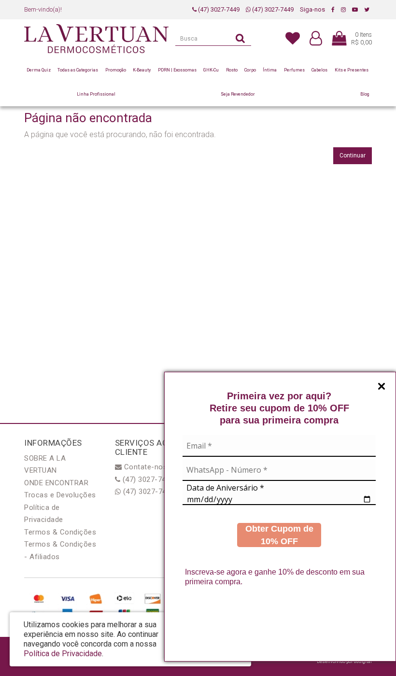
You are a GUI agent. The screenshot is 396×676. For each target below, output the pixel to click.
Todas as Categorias (77, 70)
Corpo (250, 70)
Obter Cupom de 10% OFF (279, 535)
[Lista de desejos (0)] (292, 37)
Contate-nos (144, 467)
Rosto (232, 70)
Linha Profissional (96, 94)
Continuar (352, 155)
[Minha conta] (316, 39)
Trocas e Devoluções (60, 495)
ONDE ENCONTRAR (56, 483)
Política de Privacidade (63, 653)
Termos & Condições (60, 532)
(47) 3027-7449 (218, 9)
